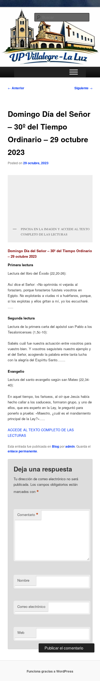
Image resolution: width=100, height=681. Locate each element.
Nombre (23, 580)
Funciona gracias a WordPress (50, 671)
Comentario (27, 514)
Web (20, 632)
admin (70, 446)
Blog (55, 446)
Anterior (16, 88)
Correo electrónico (31, 606)
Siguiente (83, 88)
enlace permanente (22, 451)
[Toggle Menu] (73, 71)
